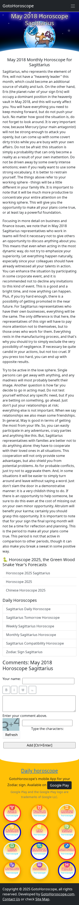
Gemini (67, 811)
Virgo (67, 830)
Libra (12, 849)
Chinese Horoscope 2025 (26, 590)
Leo (39, 830)
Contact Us (11, 899)
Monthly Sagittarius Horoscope (31, 634)
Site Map (42, 899)
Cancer (12, 830)
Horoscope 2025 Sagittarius (28, 573)
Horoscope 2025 (19, 581)
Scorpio (39, 849)
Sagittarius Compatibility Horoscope (35, 643)
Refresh (11, 734)
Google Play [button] (59, 785)
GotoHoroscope (18, 6)
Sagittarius (67, 849)
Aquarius (39, 868)
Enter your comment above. (25, 715)
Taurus (39, 811)
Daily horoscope (39, 771)
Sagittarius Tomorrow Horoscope (33, 617)
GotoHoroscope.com (57, 894)
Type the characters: (47, 728)
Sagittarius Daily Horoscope (28, 609)
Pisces (67, 868)
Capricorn (12, 868)
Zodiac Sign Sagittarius (24, 652)
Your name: (12, 678)
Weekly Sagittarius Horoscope (30, 626)
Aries (12, 811)
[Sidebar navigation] (72, 6)
